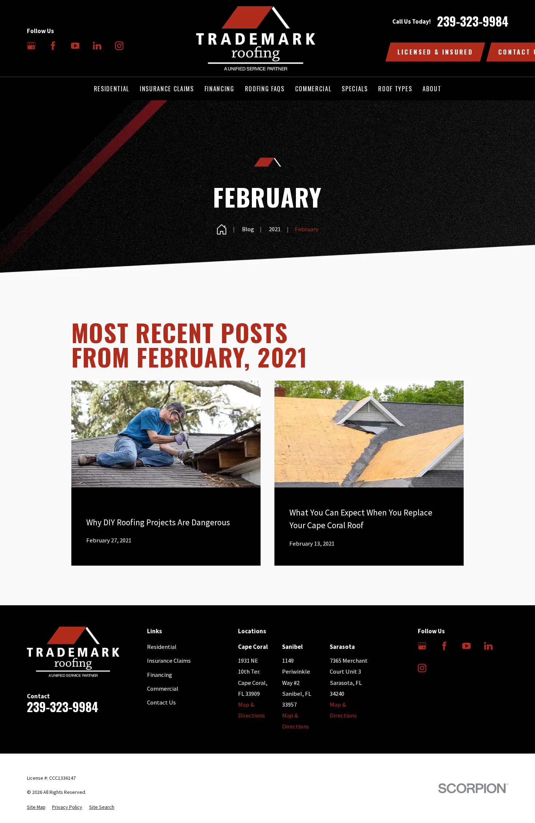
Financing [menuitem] (219, 88)
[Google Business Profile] (31, 45)
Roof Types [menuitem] (395, 88)
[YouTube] (75, 45)
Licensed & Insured (435, 51)
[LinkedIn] (97, 45)
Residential (162, 647)
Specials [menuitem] (355, 88)
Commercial (162, 688)
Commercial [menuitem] (313, 88)
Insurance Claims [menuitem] (167, 88)
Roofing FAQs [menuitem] (265, 88)
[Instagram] (119, 45)
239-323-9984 (472, 21)
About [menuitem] (432, 88)
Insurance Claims (169, 661)
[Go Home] (222, 229)
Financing (159, 675)
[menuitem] (36, 807)
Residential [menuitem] (111, 88)
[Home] (255, 38)
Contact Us (161, 702)
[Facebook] (53, 45)
